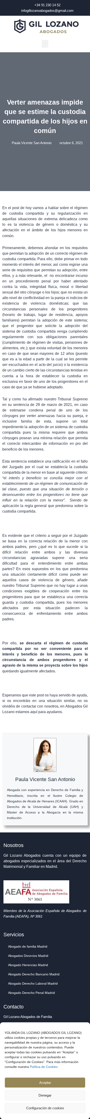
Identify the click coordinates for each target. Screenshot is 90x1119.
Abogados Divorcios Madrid (28, 956)
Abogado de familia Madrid (27, 946)
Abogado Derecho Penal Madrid (31, 993)
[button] (45, 44)
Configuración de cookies (45, 1108)
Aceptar (45, 1083)
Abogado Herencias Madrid (28, 965)
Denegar (45, 1095)
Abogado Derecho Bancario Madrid (34, 974)
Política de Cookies (44, 1067)
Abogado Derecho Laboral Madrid (33, 983)
